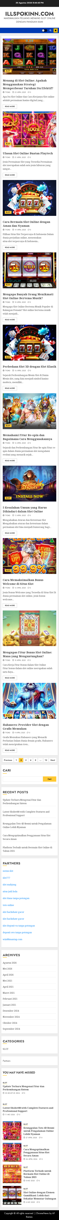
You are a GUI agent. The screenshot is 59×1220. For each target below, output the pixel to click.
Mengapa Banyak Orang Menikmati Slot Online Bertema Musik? (28, 296)
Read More (10, 106)
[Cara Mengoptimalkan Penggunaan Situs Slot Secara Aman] (12, 1152)
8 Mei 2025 (30, 1181)
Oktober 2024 (10, 1022)
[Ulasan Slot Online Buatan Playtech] (29, 129)
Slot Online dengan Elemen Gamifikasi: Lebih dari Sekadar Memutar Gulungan (39, 1195)
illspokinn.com (29, 14)
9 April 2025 (20, 733)
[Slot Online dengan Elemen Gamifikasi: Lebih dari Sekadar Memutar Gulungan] (12, 1195)
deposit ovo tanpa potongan (17, 932)
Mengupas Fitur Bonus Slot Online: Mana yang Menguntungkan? (27, 654)
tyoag (7, 92)
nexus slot (8, 870)
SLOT (8, 71)
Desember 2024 (11, 1010)
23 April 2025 (20, 92)
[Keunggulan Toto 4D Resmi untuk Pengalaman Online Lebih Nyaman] (12, 1130)
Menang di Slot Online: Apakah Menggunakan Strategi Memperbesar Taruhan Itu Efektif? (28, 84)
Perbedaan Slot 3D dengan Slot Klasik (29, 366)
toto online (8, 905)
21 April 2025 (20, 157)
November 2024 (11, 1016)
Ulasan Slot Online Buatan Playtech (28, 153)
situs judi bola (10, 891)
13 (46, 760)
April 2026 (8, 974)
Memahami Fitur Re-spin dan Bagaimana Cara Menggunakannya (27, 437)
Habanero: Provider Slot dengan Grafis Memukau (26, 726)
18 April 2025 (20, 302)
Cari (7, 770)
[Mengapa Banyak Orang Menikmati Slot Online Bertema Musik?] (29, 270)
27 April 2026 (31, 1138)
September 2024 (11, 1028)
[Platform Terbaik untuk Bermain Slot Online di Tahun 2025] (12, 1173)
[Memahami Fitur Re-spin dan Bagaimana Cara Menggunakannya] (29, 411)
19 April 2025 (20, 230)
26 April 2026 (31, 1159)
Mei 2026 (7, 968)
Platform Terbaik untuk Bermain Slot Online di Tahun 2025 (37, 1174)
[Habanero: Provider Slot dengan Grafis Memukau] (29, 701)
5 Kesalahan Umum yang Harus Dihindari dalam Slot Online (25, 509)
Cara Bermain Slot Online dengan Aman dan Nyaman (26, 224)
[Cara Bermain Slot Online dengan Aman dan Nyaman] (29, 198)
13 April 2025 (20, 515)
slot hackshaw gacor (14, 912)
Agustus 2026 (10, 962)
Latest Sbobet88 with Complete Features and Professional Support (28, 1109)
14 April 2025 (20, 443)
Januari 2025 (9, 1004)
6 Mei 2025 (30, 1202)
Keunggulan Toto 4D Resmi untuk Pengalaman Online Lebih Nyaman (38, 1131)
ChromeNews (42, 1213)
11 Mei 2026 (10, 1115)
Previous (8, 760)
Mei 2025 (7, 980)
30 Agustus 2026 (12, 1093)
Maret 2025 (9, 992)
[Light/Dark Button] (44, 30)
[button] (50, 30)
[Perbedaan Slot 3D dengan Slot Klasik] (29, 343)
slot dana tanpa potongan (16, 898)
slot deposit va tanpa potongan (19, 925)
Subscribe (56, 30)
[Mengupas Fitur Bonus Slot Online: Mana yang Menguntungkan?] (29, 628)
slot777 (6, 877)
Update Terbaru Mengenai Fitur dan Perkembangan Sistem (22, 801)
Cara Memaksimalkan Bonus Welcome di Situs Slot (23, 582)
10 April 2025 (20, 660)
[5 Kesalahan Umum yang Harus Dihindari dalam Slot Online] (29, 484)
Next (52, 760)
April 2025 (8, 986)
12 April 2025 (20, 588)
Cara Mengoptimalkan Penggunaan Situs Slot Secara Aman (36, 1152)
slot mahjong (9, 884)
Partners (6, 1060)
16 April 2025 (20, 371)
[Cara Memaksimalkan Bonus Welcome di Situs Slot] (29, 556)
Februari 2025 (10, 998)
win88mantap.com (12, 939)
